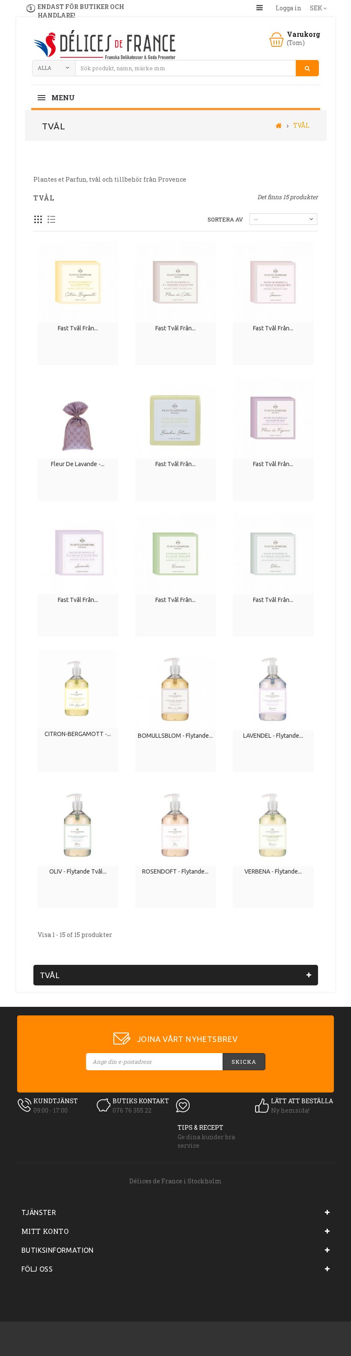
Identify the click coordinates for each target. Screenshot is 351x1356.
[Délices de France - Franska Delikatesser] (104, 45)
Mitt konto (44, 1231)
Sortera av (225, 219)
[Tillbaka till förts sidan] (279, 125)
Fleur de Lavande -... (77, 464)
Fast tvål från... (78, 328)
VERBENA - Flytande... (273, 871)
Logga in (288, 8)
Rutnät (38, 219)
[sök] (307, 68)
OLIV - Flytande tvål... (78, 871)
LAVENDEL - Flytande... (273, 735)
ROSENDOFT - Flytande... (175, 871)
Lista (52, 219)
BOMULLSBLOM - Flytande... (175, 735)
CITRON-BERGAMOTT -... (78, 733)
